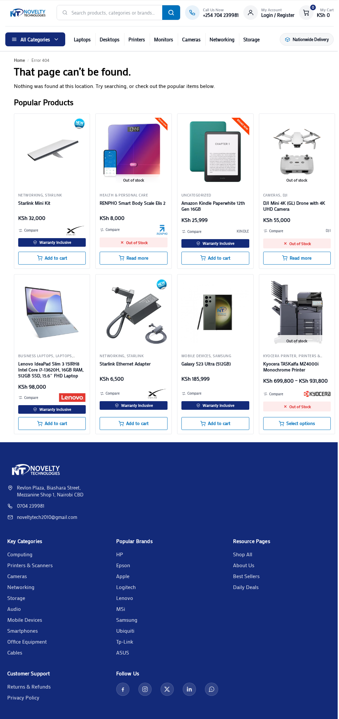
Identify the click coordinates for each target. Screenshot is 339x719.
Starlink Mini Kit (34, 203)
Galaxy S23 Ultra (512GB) (206, 364)
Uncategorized (196, 195)
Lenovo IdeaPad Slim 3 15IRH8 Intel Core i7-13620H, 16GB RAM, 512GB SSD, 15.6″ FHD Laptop (50, 370)
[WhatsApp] (211, 689)
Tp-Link (124, 641)
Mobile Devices (24, 619)
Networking (222, 39)
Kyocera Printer (280, 356)
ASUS (122, 652)
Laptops (82, 39)
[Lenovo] (72, 397)
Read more (137, 258)
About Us (243, 565)
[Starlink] (76, 230)
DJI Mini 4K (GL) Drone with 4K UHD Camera (294, 206)
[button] (316, 12)
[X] (167, 689)
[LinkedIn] (189, 689)
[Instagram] (145, 689)
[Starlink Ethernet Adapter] (134, 312)
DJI (285, 195)
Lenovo (124, 597)
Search (171, 12)
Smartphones (22, 630)
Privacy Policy (23, 697)
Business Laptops (35, 356)
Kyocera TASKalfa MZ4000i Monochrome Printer (290, 367)
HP (119, 554)
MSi (120, 608)
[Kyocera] (317, 394)
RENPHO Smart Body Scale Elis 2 (133, 203)
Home (19, 60)
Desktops (110, 39)
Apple (122, 575)
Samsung (222, 356)
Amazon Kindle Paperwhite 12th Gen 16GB (213, 206)
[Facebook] (122, 689)
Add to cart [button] (56, 258)
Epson (123, 565)
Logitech (126, 586)
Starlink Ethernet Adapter (125, 364)
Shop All (242, 554)
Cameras (191, 39)
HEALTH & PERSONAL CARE (124, 195)
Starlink (53, 195)
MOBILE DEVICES (196, 356)
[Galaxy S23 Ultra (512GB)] (215, 312)
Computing (19, 554)
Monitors (163, 39)
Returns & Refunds (29, 686)
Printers (136, 39)
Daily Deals (246, 586)
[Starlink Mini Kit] (52, 152)
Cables (14, 652)
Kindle (243, 231)
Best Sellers (246, 575)
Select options (300, 423)
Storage (251, 39)
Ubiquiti (125, 630)
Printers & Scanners (30, 565)
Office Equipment (27, 641)
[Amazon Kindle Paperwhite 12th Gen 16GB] (215, 152)
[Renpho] (162, 230)
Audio (14, 608)
